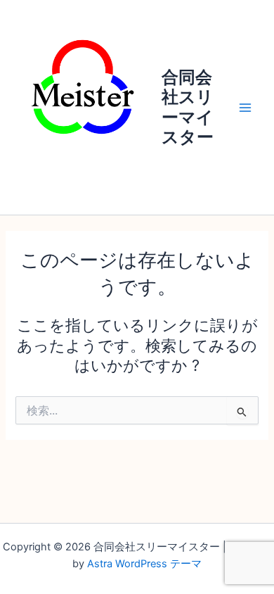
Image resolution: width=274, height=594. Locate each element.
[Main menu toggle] (245, 107)
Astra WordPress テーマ (144, 563)
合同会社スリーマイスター (188, 107)
